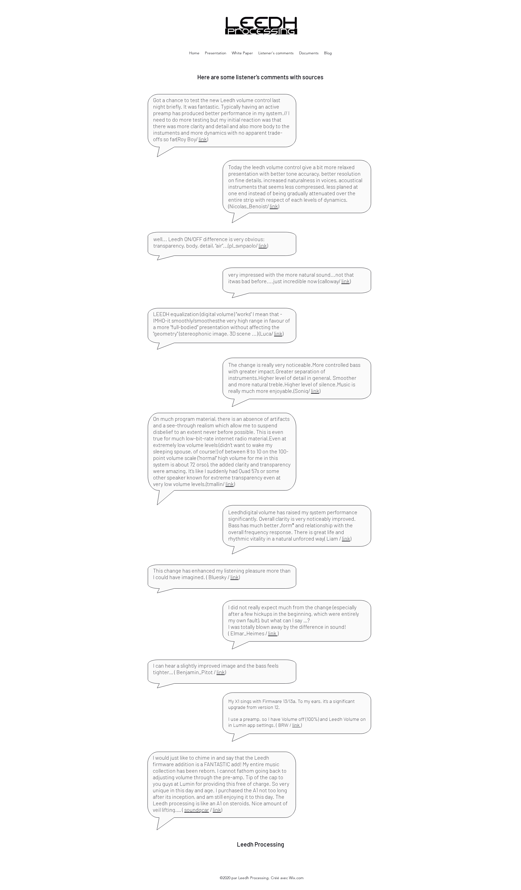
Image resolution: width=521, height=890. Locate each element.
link (203, 139)
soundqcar (196, 809)
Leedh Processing (260, 844)
